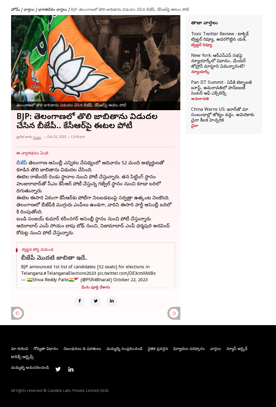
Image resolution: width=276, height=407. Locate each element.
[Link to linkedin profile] (70, 369)
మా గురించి (19, 349)
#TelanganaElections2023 (69, 274)
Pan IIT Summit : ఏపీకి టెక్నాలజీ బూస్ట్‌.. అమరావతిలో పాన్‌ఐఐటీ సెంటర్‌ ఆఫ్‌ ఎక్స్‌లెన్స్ (221, 88)
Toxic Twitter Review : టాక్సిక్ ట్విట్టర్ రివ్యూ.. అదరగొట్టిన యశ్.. (220, 37)
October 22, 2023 (130, 280)
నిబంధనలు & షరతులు (82, 349)
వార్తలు (29, 10)
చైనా (194, 126)
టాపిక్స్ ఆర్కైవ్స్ (22, 357)
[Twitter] (95, 301)
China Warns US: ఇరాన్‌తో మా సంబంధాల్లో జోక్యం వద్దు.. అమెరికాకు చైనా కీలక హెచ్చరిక (222, 115)
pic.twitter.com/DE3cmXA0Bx (127, 274)
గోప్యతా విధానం (46, 349)
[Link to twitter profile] (57, 369)
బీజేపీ (21, 163)
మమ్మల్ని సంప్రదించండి (124, 349)
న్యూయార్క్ (200, 72)
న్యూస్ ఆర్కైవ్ (236, 349)
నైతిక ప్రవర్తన (158, 349)
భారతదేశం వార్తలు (52, 10)
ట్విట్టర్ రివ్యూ (201, 45)
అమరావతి (200, 99)
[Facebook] (79, 301)
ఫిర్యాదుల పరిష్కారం (189, 349)
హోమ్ (15, 10)
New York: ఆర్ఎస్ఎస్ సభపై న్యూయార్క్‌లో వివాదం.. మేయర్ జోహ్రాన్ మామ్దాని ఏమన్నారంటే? (218, 61)
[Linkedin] (111, 301)
